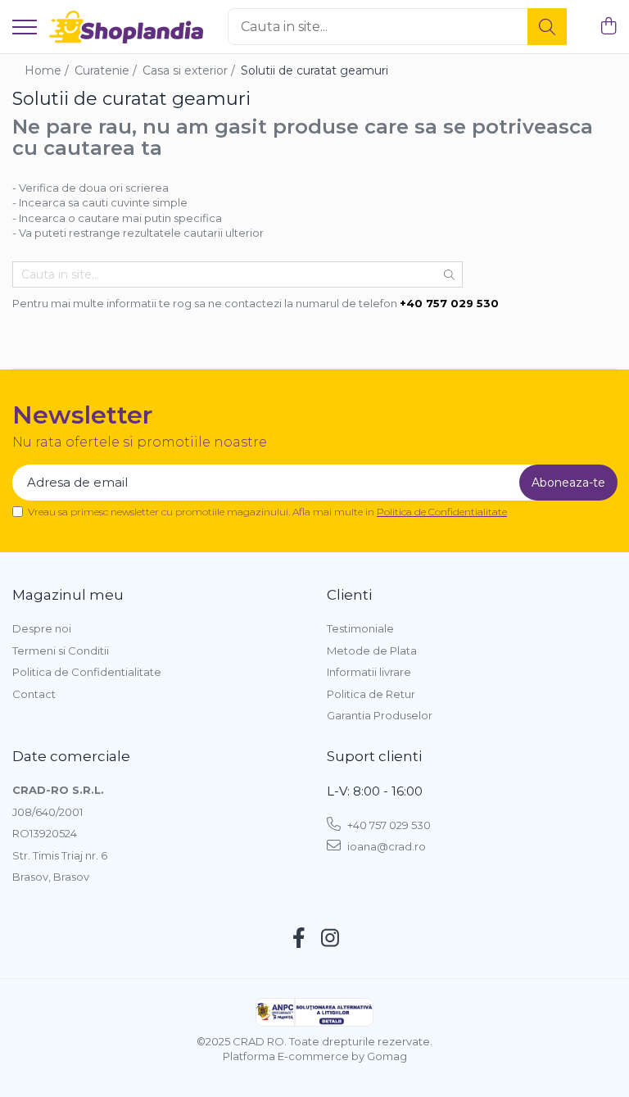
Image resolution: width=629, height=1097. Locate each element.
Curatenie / (107, 70)
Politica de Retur (371, 693)
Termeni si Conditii (60, 650)
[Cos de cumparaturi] (608, 26)
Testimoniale (360, 628)
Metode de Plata (372, 650)
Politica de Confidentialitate (442, 511)
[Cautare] (547, 26)
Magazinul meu (68, 595)
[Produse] (24, 28)
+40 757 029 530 (388, 825)
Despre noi (41, 628)
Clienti (349, 595)
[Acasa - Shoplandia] (126, 27)
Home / (48, 70)
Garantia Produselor (379, 715)
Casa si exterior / (190, 70)
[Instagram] (330, 939)
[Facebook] (299, 939)
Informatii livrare (369, 671)
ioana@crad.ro (385, 846)
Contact (34, 693)
